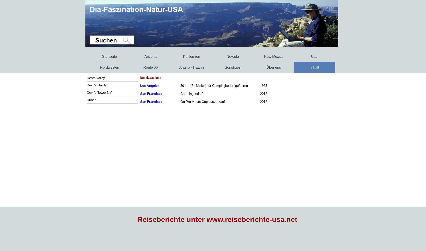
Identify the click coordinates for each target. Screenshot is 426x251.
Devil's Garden (97, 85)
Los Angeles (149, 86)
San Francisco (151, 94)
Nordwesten (109, 67)
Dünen (91, 100)
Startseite (109, 56)
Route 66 (150, 67)
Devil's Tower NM (99, 92)
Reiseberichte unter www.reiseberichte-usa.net (217, 219)
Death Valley (96, 78)
